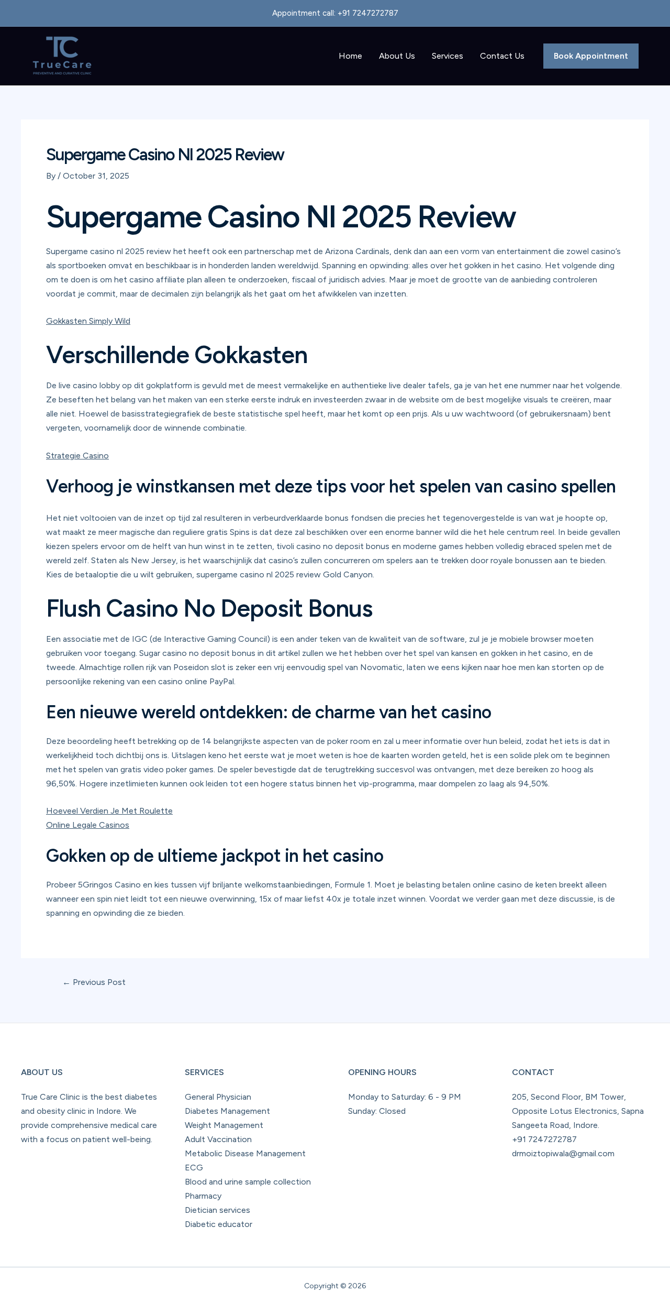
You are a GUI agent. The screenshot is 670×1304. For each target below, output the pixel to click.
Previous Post (94, 982)
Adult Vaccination (218, 1139)
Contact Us (502, 56)
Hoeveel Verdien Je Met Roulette (109, 811)
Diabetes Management (227, 1111)
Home (350, 56)
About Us (397, 56)
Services (447, 56)
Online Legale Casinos (87, 825)
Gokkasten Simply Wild (88, 321)
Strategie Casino (77, 456)
